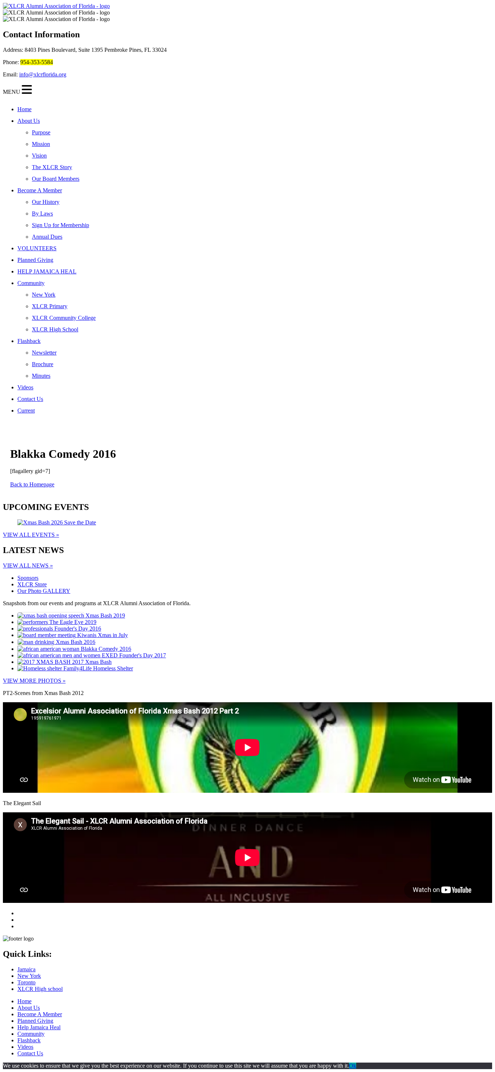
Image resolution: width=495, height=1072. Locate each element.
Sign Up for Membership (60, 225)
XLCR (32, 584)
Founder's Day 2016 (77, 628)
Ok (352, 1066)
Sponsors (27, 578)
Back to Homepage (32, 484)
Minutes (41, 376)
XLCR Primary (49, 306)
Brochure (42, 364)
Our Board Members (55, 179)
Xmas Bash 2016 (74, 642)
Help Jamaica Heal (39, 1027)
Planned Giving (35, 260)
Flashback (29, 341)
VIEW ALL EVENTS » (31, 535)
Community (31, 283)
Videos (25, 387)
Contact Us (30, 399)
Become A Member (39, 190)
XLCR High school (40, 989)
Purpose (41, 132)
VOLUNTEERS (37, 248)
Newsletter (44, 352)
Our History (45, 202)
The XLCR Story (52, 167)
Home (24, 109)
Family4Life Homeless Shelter (97, 668)
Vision (39, 155)
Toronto (26, 982)
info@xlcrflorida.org (42, 74)
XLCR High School (55, 329)
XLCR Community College (64, 318)
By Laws (42, 213)
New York (43, 295)
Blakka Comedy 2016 (105, 649)
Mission (41, 144)
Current (26, 410)
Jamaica (26, 969)
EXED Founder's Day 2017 (133, 655)
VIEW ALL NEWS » (28, 565)
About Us (28, 121)
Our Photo (43, 591)
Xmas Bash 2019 (104, 615)
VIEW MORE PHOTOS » (34, 681)
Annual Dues (47, 237)
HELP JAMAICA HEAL (46, 271)
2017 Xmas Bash (91, 662)
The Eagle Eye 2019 (72, 622)
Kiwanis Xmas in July (102, 635)
